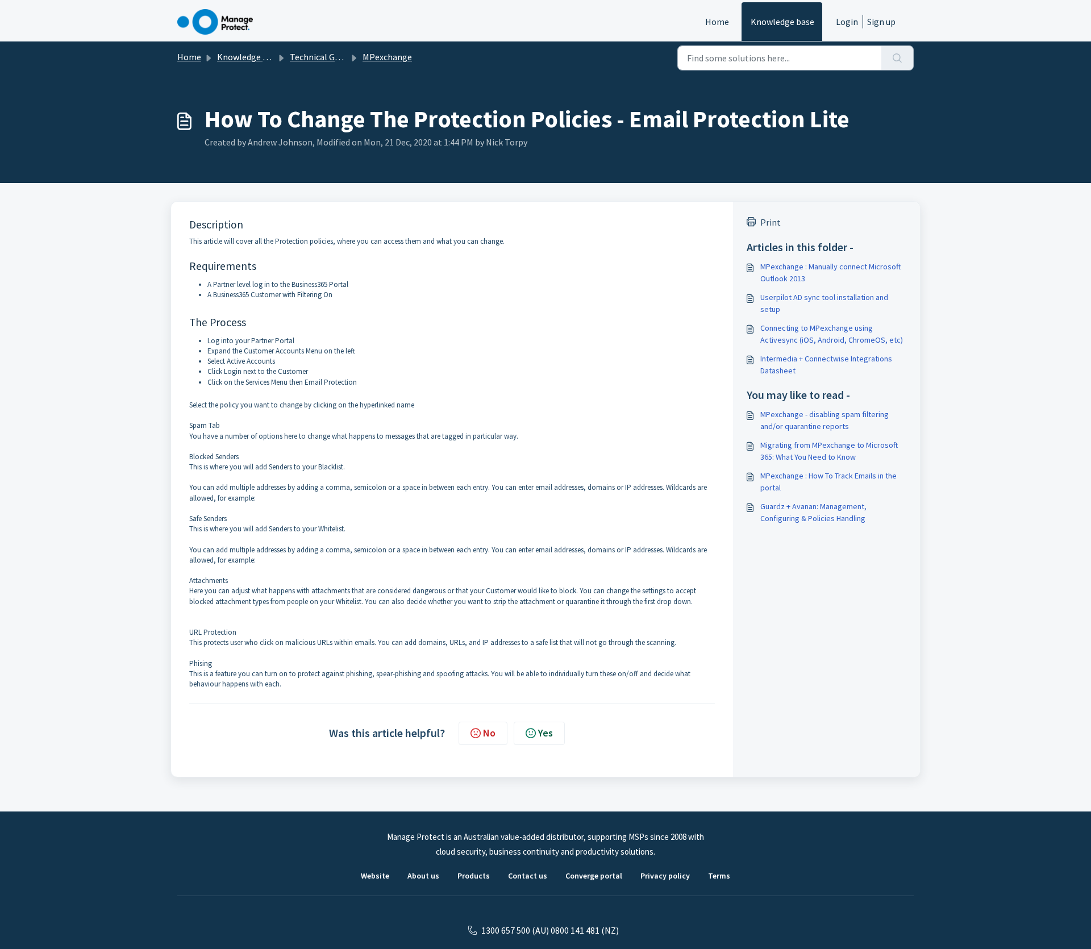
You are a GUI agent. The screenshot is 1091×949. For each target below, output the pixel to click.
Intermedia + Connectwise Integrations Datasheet (826, 364)
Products (473, 876)
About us (423, 876)
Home (717, 21)
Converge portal (593, 876)
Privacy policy (665, 876)
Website (375, 876)
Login (847, 21)
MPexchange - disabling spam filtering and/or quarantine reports (824, 420)
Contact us (527, 876)
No (489, 732)
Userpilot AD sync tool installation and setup (824, 303)
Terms (719, 876)
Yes (545, 732)
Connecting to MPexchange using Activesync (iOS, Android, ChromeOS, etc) (831, 334)
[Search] (897, 57)
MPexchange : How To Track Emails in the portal (828, 482)
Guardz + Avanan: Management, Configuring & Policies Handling (813, 512)
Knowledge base (782, 21)
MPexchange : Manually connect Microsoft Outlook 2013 (830, 272)
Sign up (881, 21)
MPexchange (387, 57)
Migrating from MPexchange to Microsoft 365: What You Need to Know (829, 451)
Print (770, 222)
